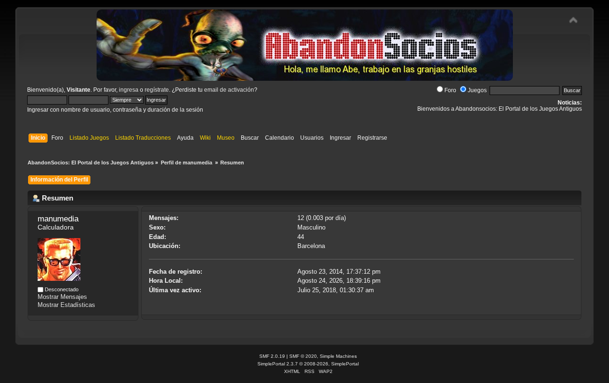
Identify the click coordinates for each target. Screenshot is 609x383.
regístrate (157, 90)
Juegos (477, 90)
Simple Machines (338, 356)
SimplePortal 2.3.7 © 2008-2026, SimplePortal (308, 363)
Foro (450, 90)
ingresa (128, 90)
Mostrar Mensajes (62, 296)
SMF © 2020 (303, 356)
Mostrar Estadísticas (66, 304)
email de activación (229, 90)
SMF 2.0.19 (272, 356)
